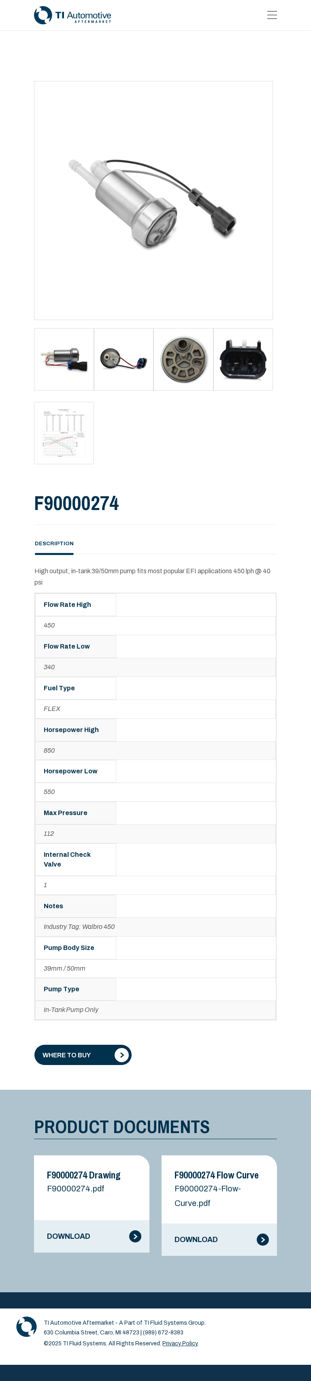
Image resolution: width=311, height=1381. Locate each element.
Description (54, 543)
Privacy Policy (180, 1343)
